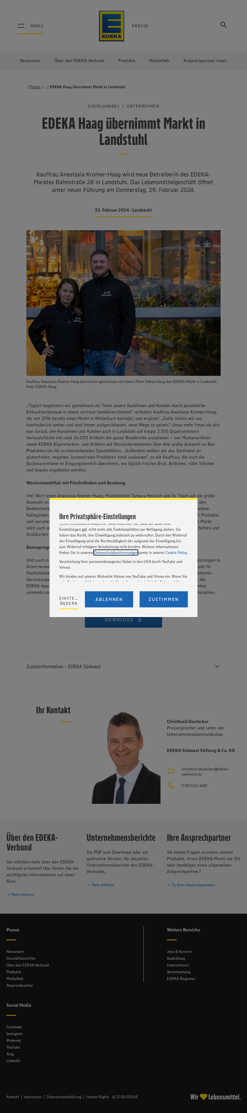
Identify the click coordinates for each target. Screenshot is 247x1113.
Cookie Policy (176, 552)
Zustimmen (164, 599)
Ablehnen (109, 599)
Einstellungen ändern (69, 601)
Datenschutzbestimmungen (116, 552)
